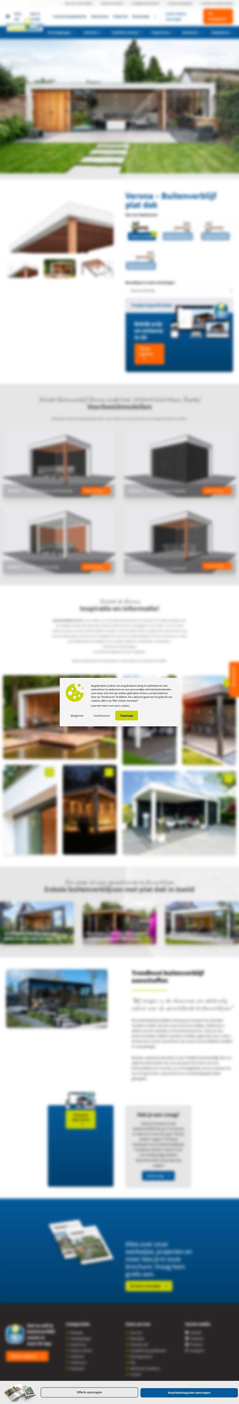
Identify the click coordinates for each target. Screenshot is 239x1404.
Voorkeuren (102, 715)
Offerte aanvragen (89, 1392)
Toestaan (126, 715)
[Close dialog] (236, 1383)
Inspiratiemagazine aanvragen (189, 1392)
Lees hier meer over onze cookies (110, 705)
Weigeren (77, 715)
